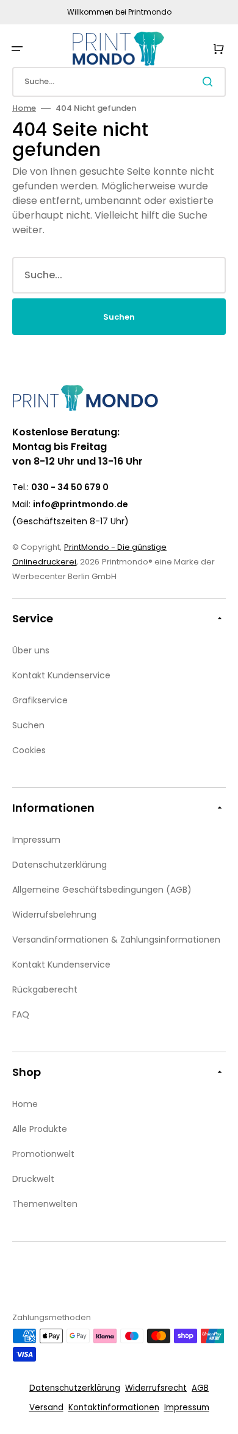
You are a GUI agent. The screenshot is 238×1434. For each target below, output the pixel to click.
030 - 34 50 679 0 (70, 487)
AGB (200, 1388)
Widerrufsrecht (156, 1388)
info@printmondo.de (80, 504)
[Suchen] (210, 81)
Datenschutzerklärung (74, 1388)
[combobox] (119, 82)
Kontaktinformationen (113, 1407)
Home (24, 108)
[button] (17, 48)
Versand (46, 1407)
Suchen (119, 317)
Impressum (186, 1407)
